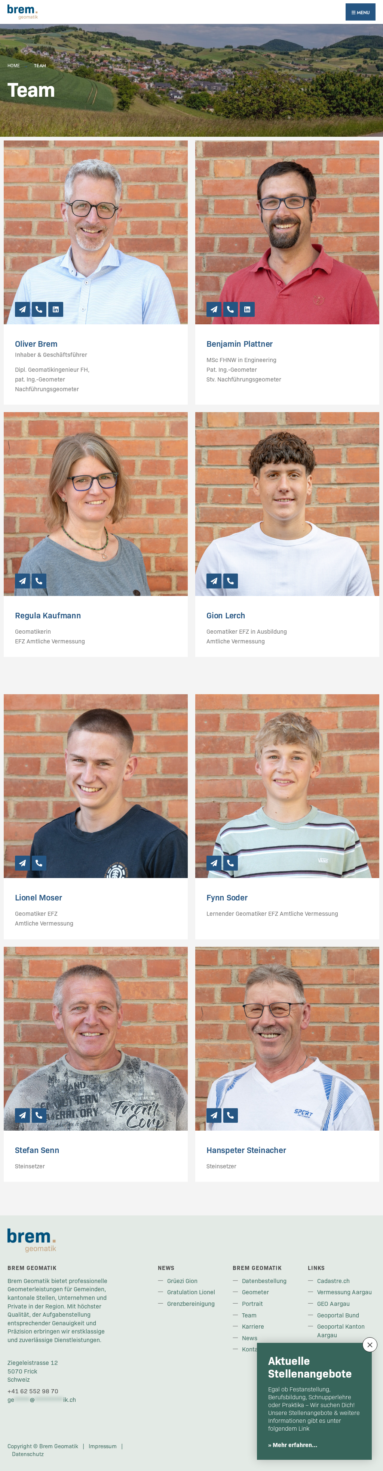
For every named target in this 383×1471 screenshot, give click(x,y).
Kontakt (253, 1349)
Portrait (252, 1303)
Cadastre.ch (333, 1280)
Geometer (255, 1292)
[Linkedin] (55, 309)
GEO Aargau (333, 1303)
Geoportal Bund (338, 1315)
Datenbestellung (264, 1280)
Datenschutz (28, 1454)
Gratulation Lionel (191, 1292)
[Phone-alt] (39, 309)
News (249, 1338)
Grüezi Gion (182, 1280)
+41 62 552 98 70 (32, 1391)
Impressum (103, 1446)
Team (249, 1315)
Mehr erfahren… (295, 1444)
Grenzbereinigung (191, 1303)
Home (13, 65)
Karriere (253, 1326)
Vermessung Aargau (344, 1292)
